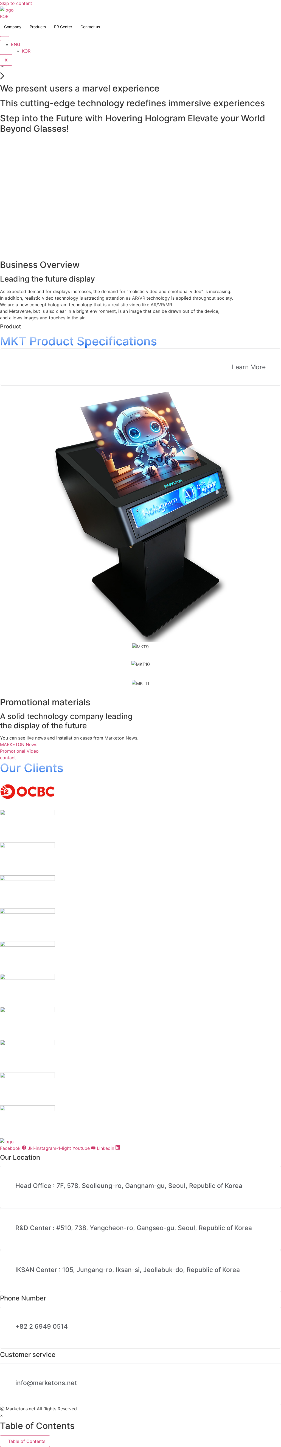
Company (12, 26)
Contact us (90, 26)
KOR (4, 16)
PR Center (63, 26)
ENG (15, 44)
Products (38, 26)
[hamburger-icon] (4, 38)
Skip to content (16, 3)
